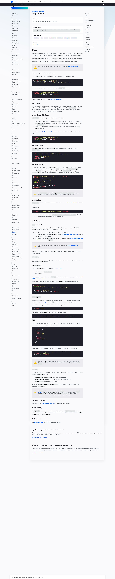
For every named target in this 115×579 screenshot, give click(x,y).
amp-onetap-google (15, 205)
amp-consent (14, 74)
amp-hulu (13, 129)
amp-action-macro (15, 30)
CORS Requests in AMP (73, 66)
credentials (88, 37)
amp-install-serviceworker (16, 152)
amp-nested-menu (15, 195)
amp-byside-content (15, 64)
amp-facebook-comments (16, 99)
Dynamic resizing (89, 25)
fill (41, 38)
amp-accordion (14, 28)
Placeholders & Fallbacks (46, 132)
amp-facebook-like (15, 101)
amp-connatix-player (15, 72)
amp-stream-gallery (15, 256)
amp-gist (13, 121)
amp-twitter (13, 270)
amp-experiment (14, 94)
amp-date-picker (14, 84)
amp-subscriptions (15, 259)
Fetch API (59, 268)
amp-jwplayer (14, 158)
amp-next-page (14, 197)
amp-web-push (14, 295)
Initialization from (70, 234)
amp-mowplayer (14, 188)
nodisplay (67, 38)
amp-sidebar (14, 242)
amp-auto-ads (14, 47)
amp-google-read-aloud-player (18, 125)
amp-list (13, 175)
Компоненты (41, 11)
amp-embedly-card (15, 92)
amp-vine (13, 286)
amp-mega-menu (15, 183)
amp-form (13, 109)
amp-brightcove (14, 62)
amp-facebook (14, 104)
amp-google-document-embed (18, 123)
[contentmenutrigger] (94, 14)
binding (87, 44)
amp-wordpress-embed (16, 298)
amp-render (13, 232)
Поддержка (63, 1)
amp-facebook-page (15, 102)
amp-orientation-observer (16, 209)
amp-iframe (13, 134)
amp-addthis (14, 35)
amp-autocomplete (15, 49)
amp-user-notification (16, 275)
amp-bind (13, 57)
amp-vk (12, 290)
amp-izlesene (14, 153)
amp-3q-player (14, 15)
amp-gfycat (13, 119)
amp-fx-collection (15, 111)
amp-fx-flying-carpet (15, 113)
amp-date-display (15, 82)
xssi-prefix (88, 39)
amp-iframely (14, 136)
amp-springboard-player (16, 253)
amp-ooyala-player (15, 207)
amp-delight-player (15, 86)
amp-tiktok (13, 264)
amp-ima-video (14, 138)
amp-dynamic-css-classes (16, 87)
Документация (31, 1)
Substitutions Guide (72, 203)
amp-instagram (14, 150)
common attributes (48, 403)
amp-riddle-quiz (14, 234)
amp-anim (13, 38)
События (50, 1)
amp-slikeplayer (14, 246)
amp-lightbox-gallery (15, 170)
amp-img (13, 143)
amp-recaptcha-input (15, 229)
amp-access (13, 26)
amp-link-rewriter (15, 173)
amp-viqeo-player (15, 288)
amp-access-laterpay (15, 21)
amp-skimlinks (14, 244)
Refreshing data (89, 22)
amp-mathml (14, 182)
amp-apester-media (15, 42)
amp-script (13, 239)
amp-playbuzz (14, 219)
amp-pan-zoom (14, 214)
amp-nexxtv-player (15, 199)
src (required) (88, 32)
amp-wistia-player (15, 296)
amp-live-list (13, 177)
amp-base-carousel (15, 54)
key (86, 42)
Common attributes (89, 46)
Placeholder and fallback (90, 20)
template (87, 34)
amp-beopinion (14, 55)
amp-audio (13, 45)
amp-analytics (14, 37)
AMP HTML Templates (55, 99)
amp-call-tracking (15, 69)
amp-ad (12, 33)
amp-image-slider (15, 141)
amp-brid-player (14, 60)
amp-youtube (14, 305)
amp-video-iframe (15, 281)
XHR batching (88, 18)
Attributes (87, 30)
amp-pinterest (14, 215)
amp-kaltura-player (15, 163)
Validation (87, 51)
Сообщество (41, 1)
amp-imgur (13, 145)
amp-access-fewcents (15, 19)
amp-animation (14, 40)
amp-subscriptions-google (17, 258)
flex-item (60, 38)
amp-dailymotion (15, 79)
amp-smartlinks (14, 247)
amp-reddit (13, 231)
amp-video (13, 283)
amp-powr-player (15, 222)
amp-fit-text (13, 106)
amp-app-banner (15, 43)
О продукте (22, 1)
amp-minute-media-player (17, 187)
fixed (46, 38)
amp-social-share (15, 249)
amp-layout (13, 168)
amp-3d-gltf (13, 13)
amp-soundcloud (15, 251)
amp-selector (14, 241)
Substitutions (88, 27)
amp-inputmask (14, 148)
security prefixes (45, 302)
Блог (56, 1)
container (36, 38)
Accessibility (87, 49)
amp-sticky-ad (14, 254)
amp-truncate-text (15, 268)
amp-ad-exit (13, 32)
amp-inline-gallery (15, 146)
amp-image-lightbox (15, 140)
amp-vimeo (13, 285)
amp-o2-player (14, 204)
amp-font (13, 108)
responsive (74, 38)
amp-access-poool (15, 23)
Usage (86, 15)
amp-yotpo (13, 303)
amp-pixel (13, 217)
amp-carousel (14, 70)
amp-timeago (14, 266)
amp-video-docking (15, 279)
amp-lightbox (14, 172)
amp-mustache (14, 190)
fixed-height (53, 38)
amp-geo (13, 118)
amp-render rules (38, 422)
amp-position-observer (16, 220)
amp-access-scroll (15, 25)
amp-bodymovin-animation (17, 59)
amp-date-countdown (16, 81)
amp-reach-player (15, 227)
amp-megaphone (15, 185)
